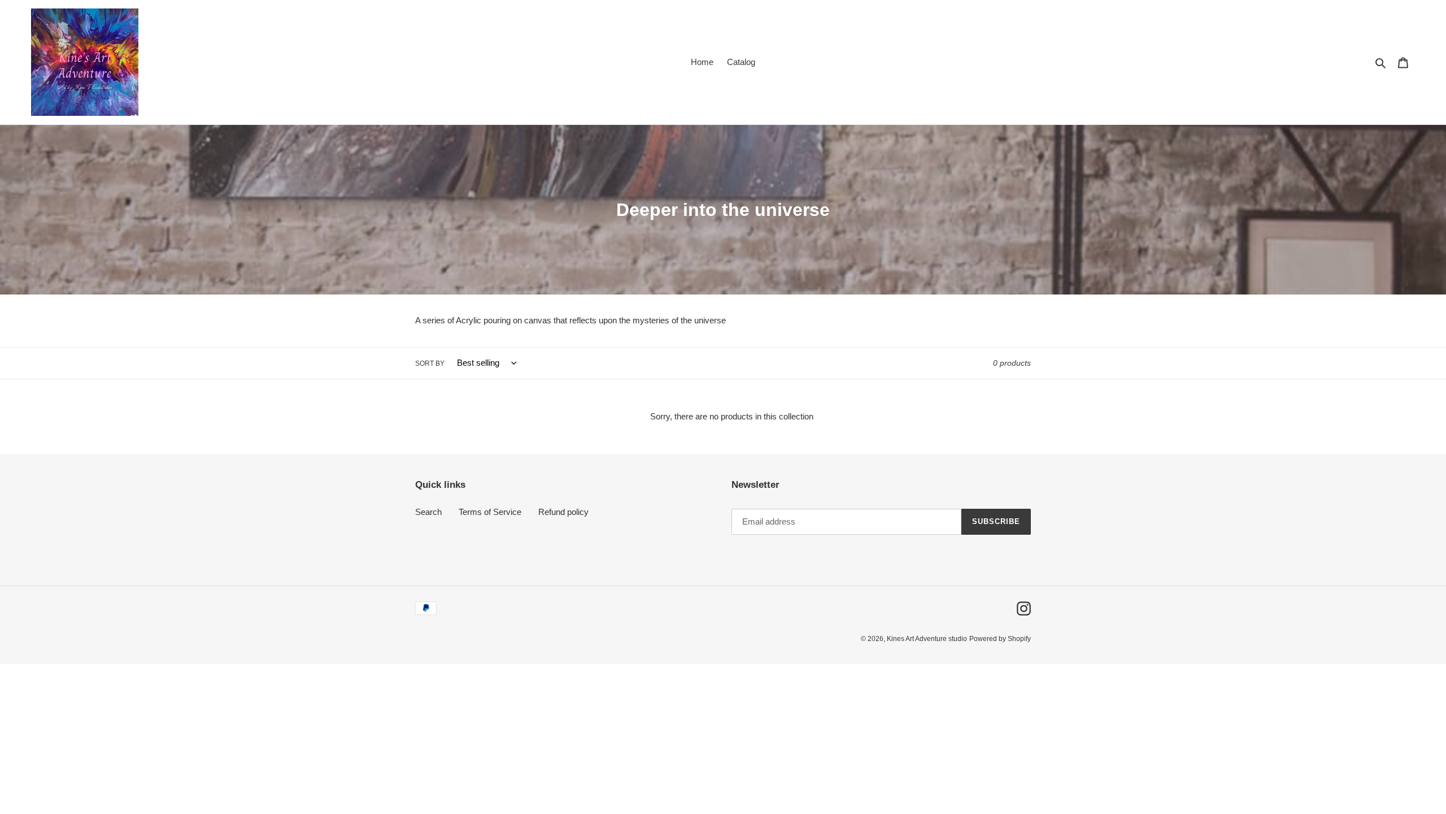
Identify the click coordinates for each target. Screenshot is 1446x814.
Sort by (430, 363)
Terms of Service (490, 512)
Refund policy (563, 512)
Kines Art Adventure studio (927, 639)
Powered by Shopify (1000, 639)
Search (428, 512)
